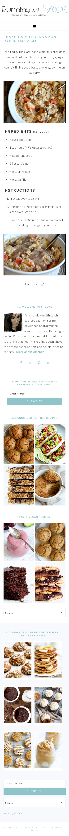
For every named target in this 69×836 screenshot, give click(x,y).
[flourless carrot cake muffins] (48, 722)
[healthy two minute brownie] (17, 722)
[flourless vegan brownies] (19, 601)
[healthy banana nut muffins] (50, 560)
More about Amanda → (32, 352)
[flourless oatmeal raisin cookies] (17, 767)
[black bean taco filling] (50, 463)
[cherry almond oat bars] (50, 601)
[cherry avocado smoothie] (19, 560)
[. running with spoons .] (34, 17)
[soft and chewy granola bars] (19, 504)
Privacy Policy (13, 813)
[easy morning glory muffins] (19, 463)
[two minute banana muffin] (50, 504)
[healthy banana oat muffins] (17, 677)
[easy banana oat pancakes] (48, 677)
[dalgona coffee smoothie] (48, 767)
